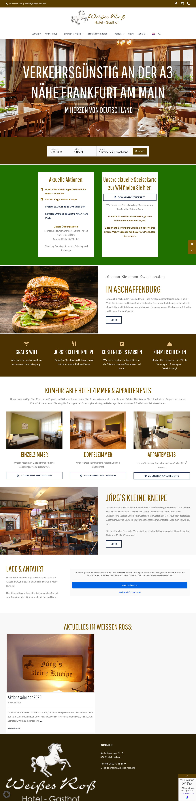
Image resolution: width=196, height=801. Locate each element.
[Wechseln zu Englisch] (153, 33)
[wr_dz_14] (98, 412)
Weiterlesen (13, 728)
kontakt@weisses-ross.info (35, 3)
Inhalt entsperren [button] (130, 585)
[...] (40, 720)
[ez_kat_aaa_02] (34, 412)
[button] (159, 33)
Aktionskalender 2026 (24, 697)
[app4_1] (162, 412)
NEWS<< (60, 193)
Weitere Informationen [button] (130, 592)
